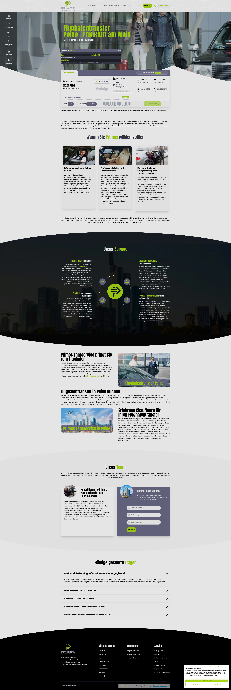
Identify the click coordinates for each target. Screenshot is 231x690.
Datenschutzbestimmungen (219, 667)
